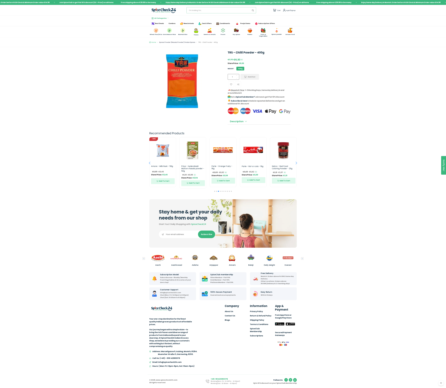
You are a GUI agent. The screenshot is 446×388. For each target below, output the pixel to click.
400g (240, 69)
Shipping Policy (257, 320)
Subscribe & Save (239, 101)
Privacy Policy (256, 311)
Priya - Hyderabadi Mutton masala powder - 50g (162, 168)
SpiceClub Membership (256, 330)
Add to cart (164, 183)
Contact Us (230, 316)
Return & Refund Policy (260, 316)
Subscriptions (256, 336)
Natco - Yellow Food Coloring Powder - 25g (282, 167)
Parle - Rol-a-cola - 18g (222, 166)
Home (153, 42)
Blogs (227, 320)
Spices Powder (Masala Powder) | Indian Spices (177, 42)
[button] (149, 163)
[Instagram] (290, 380)
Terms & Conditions (259, 324)
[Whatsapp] (295, 380)
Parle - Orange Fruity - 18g (191, 167)
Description (237, 121)
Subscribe (206, 234)
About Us (229, 311)
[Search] (253, 10)
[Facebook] (286, 380)
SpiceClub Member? (245, 97)
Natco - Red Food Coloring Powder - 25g (252, 167)
